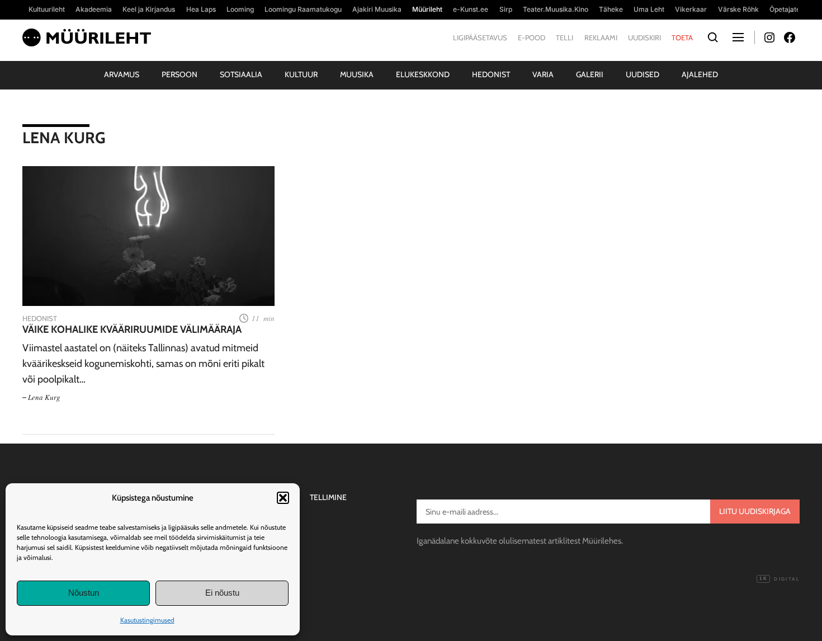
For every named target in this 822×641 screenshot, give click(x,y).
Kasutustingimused (147, 620)
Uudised (642, 74)
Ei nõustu (222, 592)
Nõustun (83, 592)
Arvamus (121, 74)
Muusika (357, 74)
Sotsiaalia (241, 74)
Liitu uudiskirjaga (755, 511)
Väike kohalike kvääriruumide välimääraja (132, 330)
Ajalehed (700, 74)
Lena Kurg (44, 397)
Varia (543, 74)
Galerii (589, 74)
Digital (779, 579)
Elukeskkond (423, 74)
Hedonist (491, 74)
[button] (283, 497)
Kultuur (301, 74)
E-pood (531, 37)
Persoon (179, 74)
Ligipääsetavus (480, 37)
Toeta (682, 37)
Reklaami (600, 37)
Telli (564, 37)
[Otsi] (712, 38)
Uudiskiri (644, 37)
